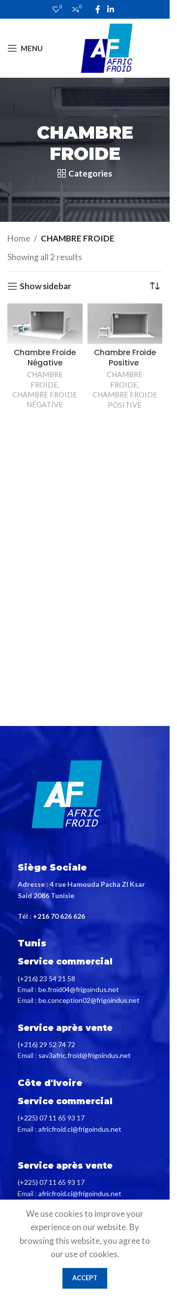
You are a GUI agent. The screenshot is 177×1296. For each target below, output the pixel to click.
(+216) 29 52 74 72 (46, 1044)
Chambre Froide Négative (45, 357)
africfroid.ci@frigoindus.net (79, 1129)
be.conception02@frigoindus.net (89, 1000)
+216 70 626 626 (59, 916)
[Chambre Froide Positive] (125, 323)
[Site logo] (107, 47)
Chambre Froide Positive (125, 357)
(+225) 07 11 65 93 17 (51, 1118)
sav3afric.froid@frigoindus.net (84, 1055)
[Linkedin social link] (110, 9)
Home (18, 238)
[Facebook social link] (98, 9)
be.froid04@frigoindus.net (78, 989)
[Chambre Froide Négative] (45, 323)
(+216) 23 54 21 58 (46, 978)
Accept (84, 1278)
